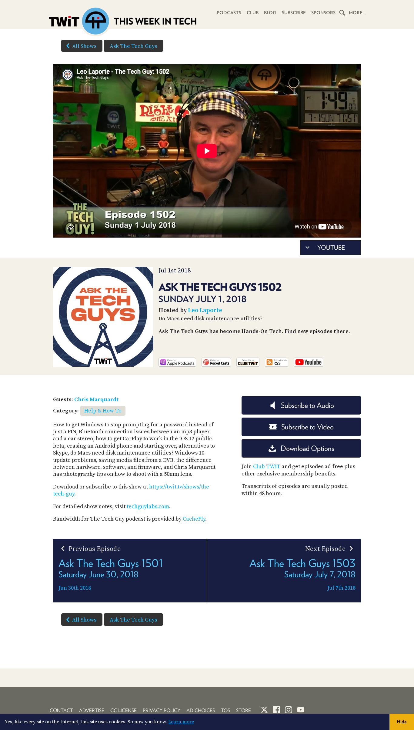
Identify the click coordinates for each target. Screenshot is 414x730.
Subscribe (294, 12)
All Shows (84, 46)
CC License (123, 710)
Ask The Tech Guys (133, 46)
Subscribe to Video (307, 426)
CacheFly (194, 518)
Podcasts (229, 12)
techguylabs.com (148, 506)
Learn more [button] (181, 722)
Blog (270, 12)
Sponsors (323, 12)
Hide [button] (402, 722)
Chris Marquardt (96, 399)
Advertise (91, 710)
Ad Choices (200, 710)
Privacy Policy (161, 710)
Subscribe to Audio (307, 405)
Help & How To (103, 410)
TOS (225, 710)
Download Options (307, 448)
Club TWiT (266, 466)
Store (243, 710)
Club (253, 12)
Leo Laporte (205, 310)
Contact (61, 710)
